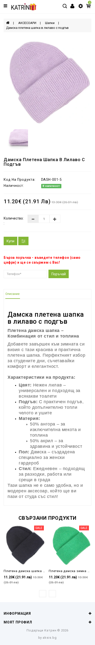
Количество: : (12, 220)
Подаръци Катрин (42, 630)
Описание (12, 294)
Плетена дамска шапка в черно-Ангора (36, 571)
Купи (10, 241)
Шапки (50, 23)
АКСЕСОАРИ (27, 23)
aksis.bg (50, 637)
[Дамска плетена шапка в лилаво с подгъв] (47, 80)
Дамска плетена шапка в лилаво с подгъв (37, 28)
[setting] (80, 6)
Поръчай (58, 274)
